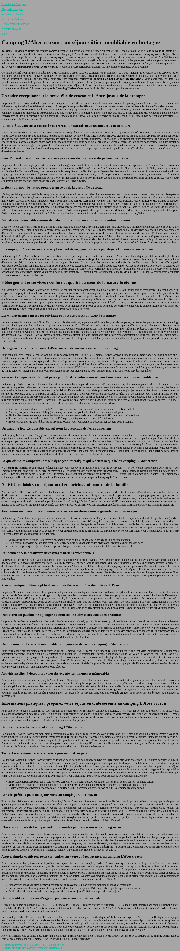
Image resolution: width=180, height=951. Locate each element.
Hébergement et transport (15, 23)
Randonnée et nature (12, 14)
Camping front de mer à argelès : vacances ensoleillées (31, 947)
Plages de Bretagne (12, 9)
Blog (4, 33)
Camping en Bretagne (13, 4)
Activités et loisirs (11, 28)
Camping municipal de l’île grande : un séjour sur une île (32, 944)
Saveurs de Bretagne (12, 19)
